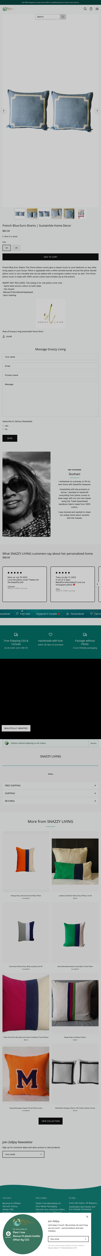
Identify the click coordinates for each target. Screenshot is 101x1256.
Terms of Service (67, 1248)
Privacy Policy (53, 1248)
